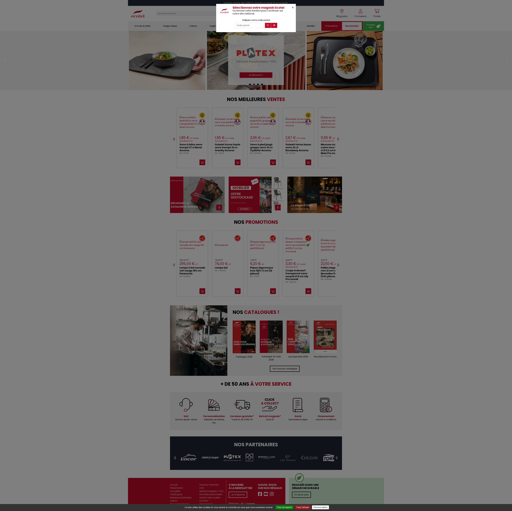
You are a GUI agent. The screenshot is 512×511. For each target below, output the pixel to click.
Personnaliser (320, 507)
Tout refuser (302, 507)
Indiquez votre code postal (256, 20)
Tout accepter (284, 507)
